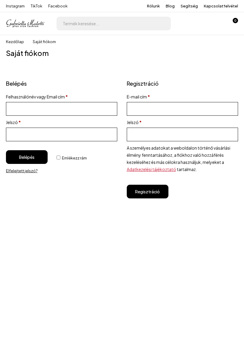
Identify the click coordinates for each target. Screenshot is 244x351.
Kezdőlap (15, 41)
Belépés (27, 157)
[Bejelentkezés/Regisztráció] (201, 23)
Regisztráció (147, 191)
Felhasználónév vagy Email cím (37, 96)
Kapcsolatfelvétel (221, 6)
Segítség (189, 6)
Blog (170, 6)
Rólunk (153, 6)
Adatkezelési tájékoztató (151, 169)
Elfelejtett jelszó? (21, 170)
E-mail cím (138, 96)
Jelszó (13, 122)
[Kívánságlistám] (217, 23)
